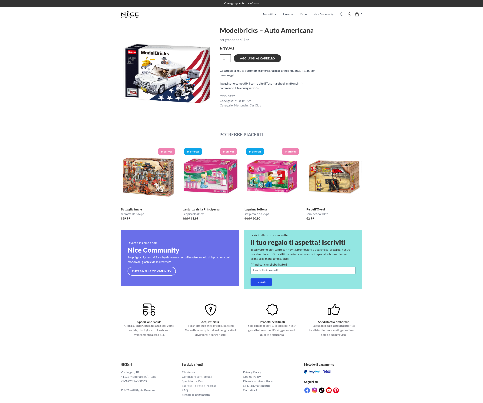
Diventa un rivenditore (257, 381)
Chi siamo (188, 372)
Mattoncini (241, 105)
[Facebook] (307, 390)
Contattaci (250, 390)
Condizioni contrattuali (197, 376)
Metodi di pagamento (196, 394)
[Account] (349, 14)
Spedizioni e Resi (192, 381)
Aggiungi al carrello (257, 58)
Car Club (255, 105)
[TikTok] (322, 390)
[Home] (129, 14)
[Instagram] (314, 390)
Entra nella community (151, 271)
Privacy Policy (252, 372)
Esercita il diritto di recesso (199, 385)
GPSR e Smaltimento (256, 385)
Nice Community (324, 14)
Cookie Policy (252, 376)
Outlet (304, 14)
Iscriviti (261, 282)
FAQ (185, 390)
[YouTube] (329, 390)
